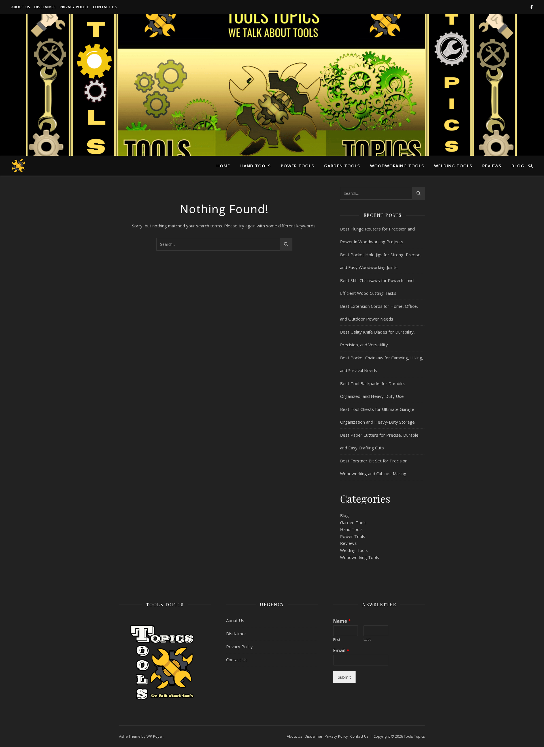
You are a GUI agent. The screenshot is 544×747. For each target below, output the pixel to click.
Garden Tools (342, 165)
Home (223, 165)
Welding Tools (453, 165)
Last (367, 639)
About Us (20, 7)
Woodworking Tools (397, 165)
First (336, 639)
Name (342, 621)
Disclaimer (45, 7)
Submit (344, 677)
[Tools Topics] (18, 165)
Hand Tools (255, 165)
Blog (517, 165)
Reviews (491, 165)
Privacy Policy (74, 7)
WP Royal (154, 736)
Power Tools (297, 165)
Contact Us (105, 7)
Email (341, 651)
